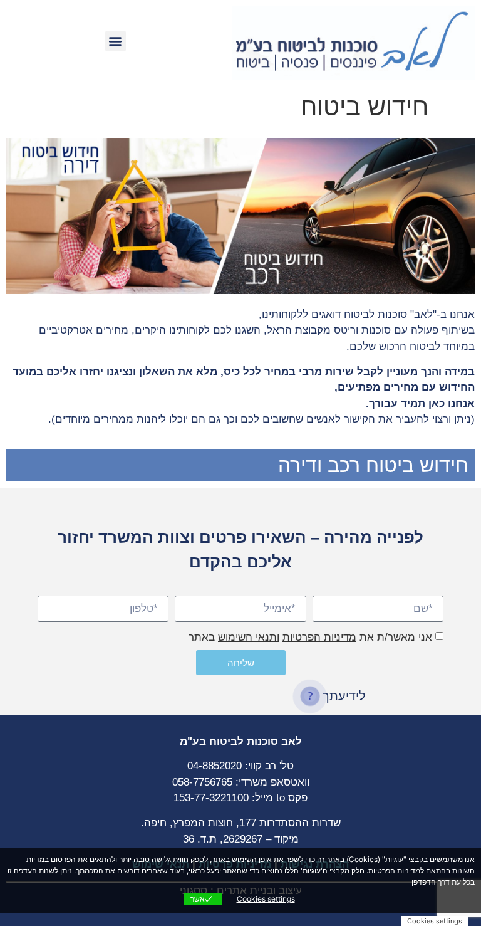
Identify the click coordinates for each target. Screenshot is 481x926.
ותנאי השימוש (248, 637)
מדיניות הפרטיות (319, 637)
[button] (115, 41)
